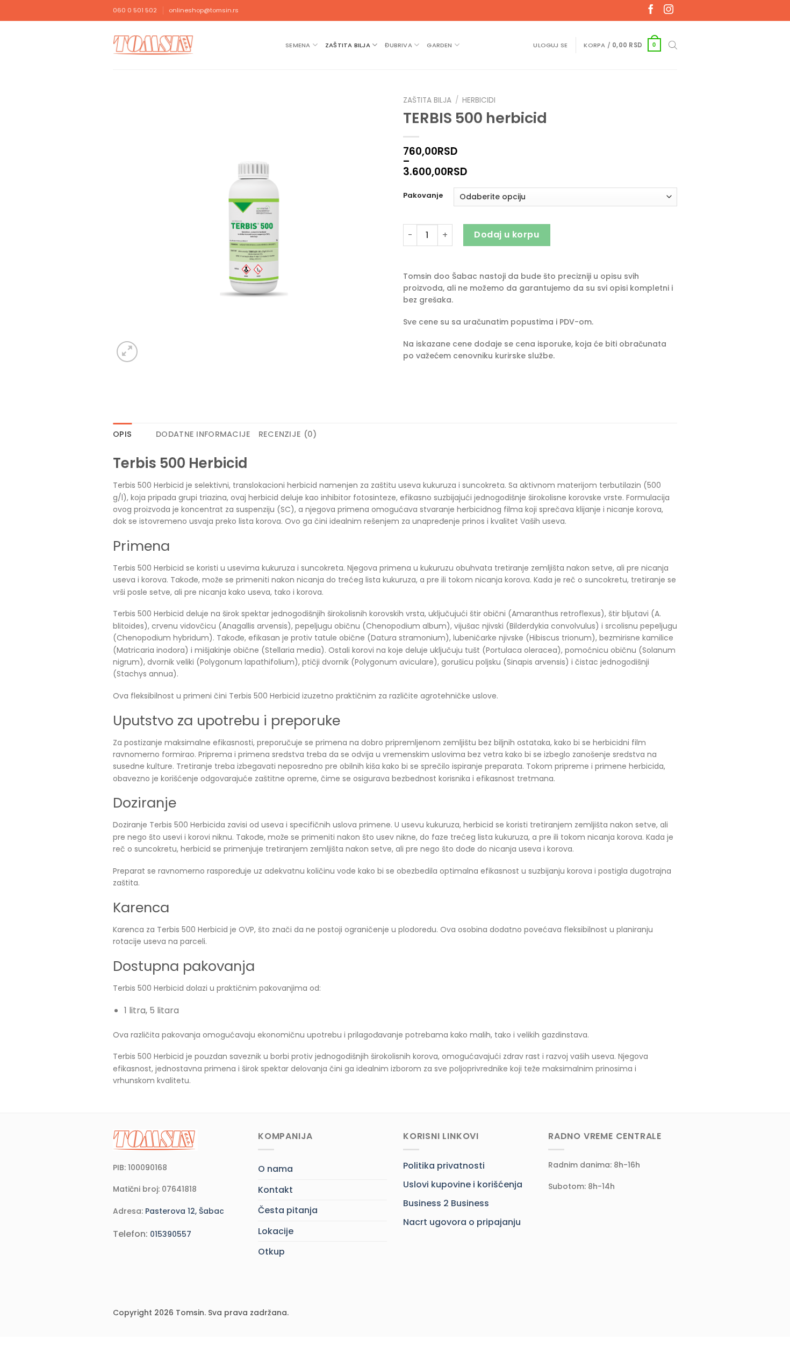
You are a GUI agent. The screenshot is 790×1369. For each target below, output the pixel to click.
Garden (439, 45)
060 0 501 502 (135, 10)
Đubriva (398, 45)
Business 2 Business (446, 1203)
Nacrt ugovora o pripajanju (462, 1222)
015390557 (170, 1234)
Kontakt (275, 1190)
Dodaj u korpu (506, 234)
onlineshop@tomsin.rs (204, 10)
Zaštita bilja (347, 45)
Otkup (271, 1251)
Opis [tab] (122, 434)
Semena (297, 45)
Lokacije (275, 1231)
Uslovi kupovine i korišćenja (462, 1184)
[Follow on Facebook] (651, 10)
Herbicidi (478, 100)
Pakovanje (423, 195)
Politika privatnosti (444, 1165)
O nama (275, 1169)
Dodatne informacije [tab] (203, 434)
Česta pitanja (288, 1210)
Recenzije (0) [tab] (287, 434)
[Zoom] (127, 351)
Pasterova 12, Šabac (184, 1211)
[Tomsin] (154, 44)
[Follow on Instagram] (668, 10)
